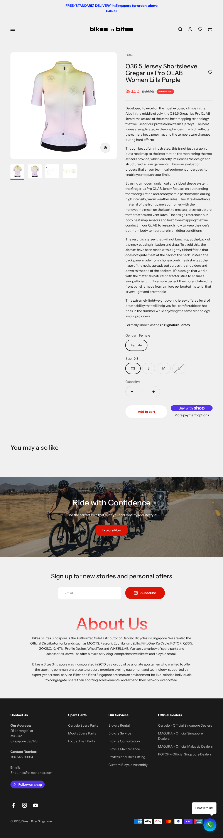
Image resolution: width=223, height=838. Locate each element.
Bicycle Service (119, 733)
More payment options (191, 415)
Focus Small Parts (81, 741)
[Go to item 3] (52, 172)
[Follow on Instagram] (24, 805)
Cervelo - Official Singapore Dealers (185, 725)
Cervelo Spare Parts (83, 725)
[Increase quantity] (153, 391)
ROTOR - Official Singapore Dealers (184, 754)
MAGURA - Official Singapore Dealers (180, 736)
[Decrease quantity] (132, 391)
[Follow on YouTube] (36, 805)
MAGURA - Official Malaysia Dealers (185, 746)
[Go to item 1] (17, 172)
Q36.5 (129, 55)
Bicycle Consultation (124, 741)
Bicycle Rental (119, 725)
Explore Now (111, 530)
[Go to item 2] (35, 172)
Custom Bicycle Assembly (128, 765)
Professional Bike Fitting (126, 757)
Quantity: (132, 382)
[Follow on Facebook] (13, 805)
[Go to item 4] (70, 172)
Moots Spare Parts (82, 733)
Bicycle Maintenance (124, 749)
